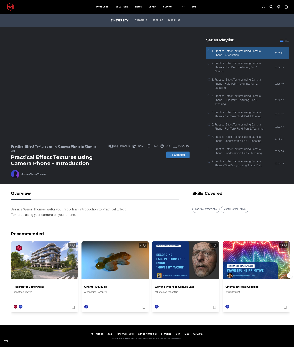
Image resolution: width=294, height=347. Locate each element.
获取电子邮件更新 (147, 334)
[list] (281, 40)
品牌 (186, 334)
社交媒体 (166, 334)
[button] (290, 281)
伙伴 (177, 334)
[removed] (73, 307)
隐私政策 (198, 334)
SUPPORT (168, 7)
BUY (194, 7)
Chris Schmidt (232, 292)
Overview (21, 193)
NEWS (138, 7)
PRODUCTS (102, 7)
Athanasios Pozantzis (95, 292)
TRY (183, 7)
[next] (290, 275)
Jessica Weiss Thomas (33, 174)
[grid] (287, 40)
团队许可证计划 (125, 334)
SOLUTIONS (122, 7)
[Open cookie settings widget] (6, 341)
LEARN (152, 7)
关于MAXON (97, 334)
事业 (110, 334)
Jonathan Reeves (23, 292)
